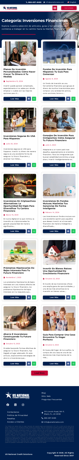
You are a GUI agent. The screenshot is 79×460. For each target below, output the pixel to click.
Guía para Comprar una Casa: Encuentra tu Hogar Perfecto (59, 337)
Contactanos (13, 412)
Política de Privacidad (17, 415)
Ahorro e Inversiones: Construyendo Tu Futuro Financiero (17, 336)
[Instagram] (23, 404)
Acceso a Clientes (15, 422)
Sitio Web (46, 396)
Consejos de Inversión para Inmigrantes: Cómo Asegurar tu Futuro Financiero (59, 138)
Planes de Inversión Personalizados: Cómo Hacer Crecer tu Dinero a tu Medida (19, 73)
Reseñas (11, 419)
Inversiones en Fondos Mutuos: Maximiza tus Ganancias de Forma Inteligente (55, 205)
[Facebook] (7, 404)
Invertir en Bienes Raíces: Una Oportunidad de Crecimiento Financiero (57, 271)
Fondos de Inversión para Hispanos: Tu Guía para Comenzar (57, 71)
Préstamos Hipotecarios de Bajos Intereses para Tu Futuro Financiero (18, 270)
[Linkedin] (15, 404)
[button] (54, 8)
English (73, 2)
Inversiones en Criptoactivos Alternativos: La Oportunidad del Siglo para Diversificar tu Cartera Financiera (19, 206)
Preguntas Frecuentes (52, 399)
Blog (43, 393)
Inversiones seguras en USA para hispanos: (19, 137)
